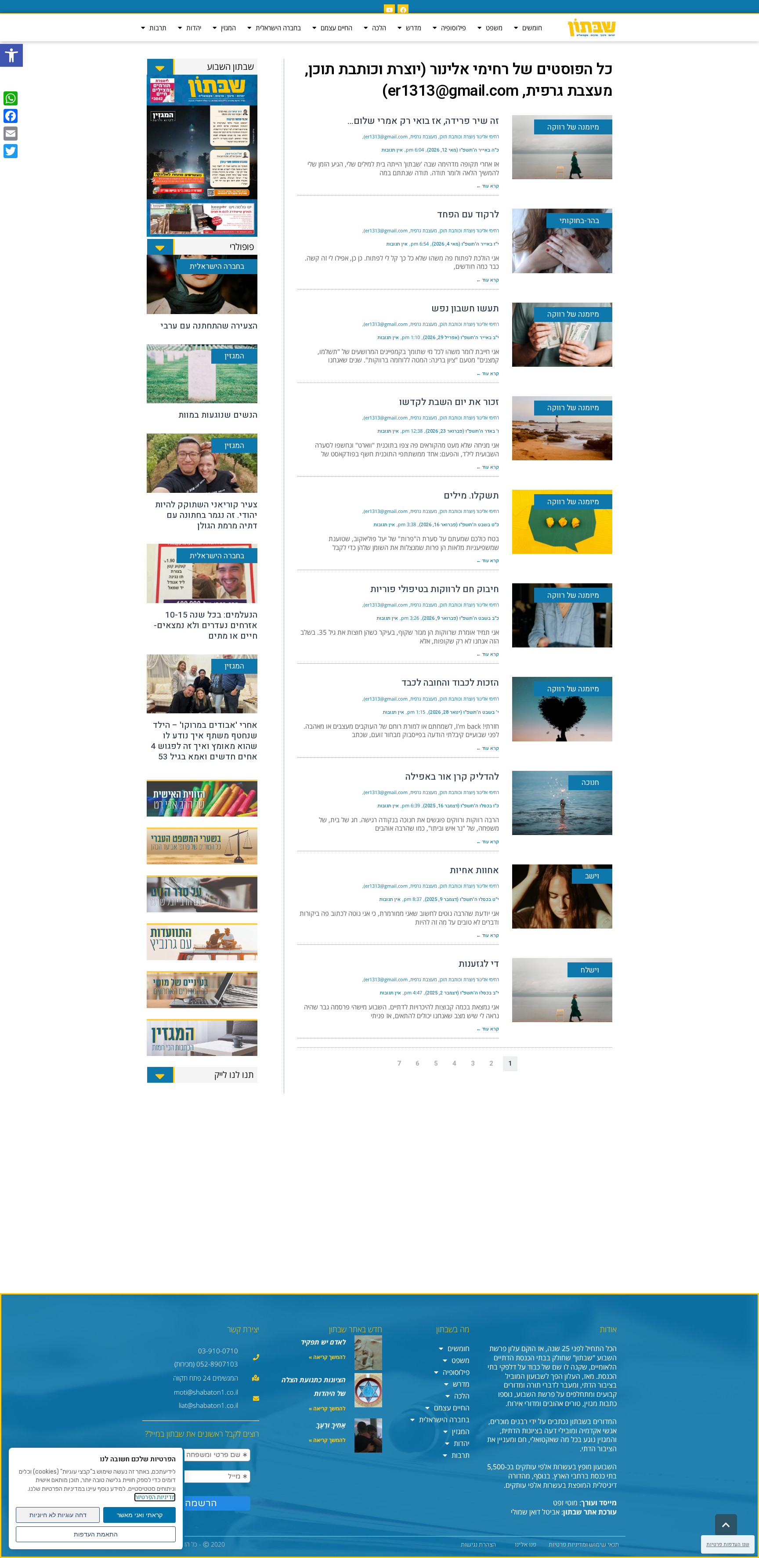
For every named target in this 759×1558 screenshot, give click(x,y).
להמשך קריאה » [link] (327, 1357)
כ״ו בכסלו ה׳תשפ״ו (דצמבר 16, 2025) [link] (461, 806)
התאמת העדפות (96, 1534)
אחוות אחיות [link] (474, 870)
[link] (11, 55)
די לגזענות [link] (479, 964)
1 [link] (510, 1063)
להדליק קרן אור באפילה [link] (452, 777)
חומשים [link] (532, 27)
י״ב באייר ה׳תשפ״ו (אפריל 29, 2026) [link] (461, 337)
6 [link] (417, 1063)
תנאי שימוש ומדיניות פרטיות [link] (584, 1544)
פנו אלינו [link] (525, 1544)
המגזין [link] (228, 27)
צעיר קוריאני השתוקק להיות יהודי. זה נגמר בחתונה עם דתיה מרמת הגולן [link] (206, 515)
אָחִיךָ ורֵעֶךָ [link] (331, 1425)
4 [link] (454, 1063)
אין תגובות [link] (392, 150)
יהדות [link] (193, 27)
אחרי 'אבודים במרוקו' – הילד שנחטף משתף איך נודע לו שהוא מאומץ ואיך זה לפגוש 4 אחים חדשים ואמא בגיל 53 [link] (204, 741)
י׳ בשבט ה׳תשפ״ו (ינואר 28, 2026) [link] (463, 712)
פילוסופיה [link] (453, 27)
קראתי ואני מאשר (140, 1515)
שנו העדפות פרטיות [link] (727, 1544)
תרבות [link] (157, 27)
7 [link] (399, 1063)
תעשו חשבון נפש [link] (465, 308)
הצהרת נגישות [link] (478, 1544)
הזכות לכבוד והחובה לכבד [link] (450, 683)
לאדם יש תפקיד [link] (323, 1341)
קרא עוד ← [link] (487, 186)
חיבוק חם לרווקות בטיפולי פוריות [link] (434, 589)
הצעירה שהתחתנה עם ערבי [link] (208, 326)
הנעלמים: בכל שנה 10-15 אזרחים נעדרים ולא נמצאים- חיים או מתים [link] (205, 625)
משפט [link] (494, 27)
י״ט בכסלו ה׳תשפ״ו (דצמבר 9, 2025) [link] (462, 899)
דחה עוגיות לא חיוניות (58, 1515)
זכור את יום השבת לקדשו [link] (449, 402)
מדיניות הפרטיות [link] (155, 1497)
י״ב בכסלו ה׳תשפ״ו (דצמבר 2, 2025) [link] (462, 993)
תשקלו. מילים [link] (471, 495)
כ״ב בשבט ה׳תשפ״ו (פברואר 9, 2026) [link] (460, 618)
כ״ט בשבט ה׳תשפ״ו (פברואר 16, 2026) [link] (459, 524)
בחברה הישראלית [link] (278, 27)
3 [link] (473, 1063)
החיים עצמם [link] (336, 27)
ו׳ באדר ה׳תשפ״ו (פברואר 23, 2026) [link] (462, 431)
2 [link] (491, 1063)
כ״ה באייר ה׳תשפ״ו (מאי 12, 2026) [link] (463, 150)
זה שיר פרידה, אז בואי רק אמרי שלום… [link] (423, 121)
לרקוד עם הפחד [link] (468, 214)
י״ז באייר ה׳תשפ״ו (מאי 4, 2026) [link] (465, 244)
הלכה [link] (379, 27)
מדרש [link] (413, 27)
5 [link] (436, 1063)
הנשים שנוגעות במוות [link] (217, 415)
